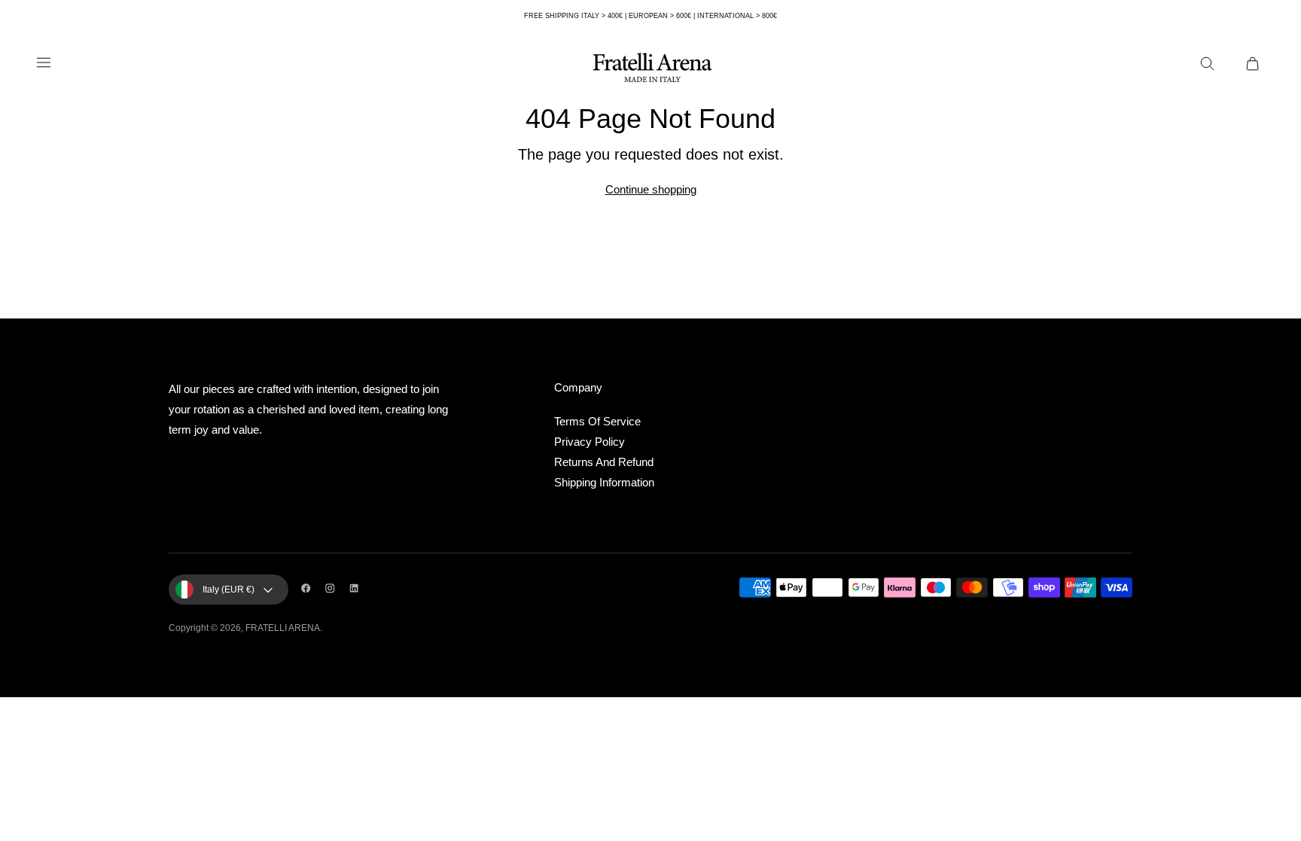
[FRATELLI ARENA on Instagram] (333, 589)
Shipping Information (604, 482)
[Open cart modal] (1257, 68)
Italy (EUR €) (228, 589)
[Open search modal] (1212, 68)
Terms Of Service (597, 421)
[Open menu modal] (44, 68)
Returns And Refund (604, 462)
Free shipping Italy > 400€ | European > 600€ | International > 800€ (650, 16)
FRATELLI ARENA (282, 628)
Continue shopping (650, 189)
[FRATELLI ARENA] (650, 68)
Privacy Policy (589, 441)
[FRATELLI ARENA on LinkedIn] (358, 589)
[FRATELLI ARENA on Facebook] (309, 589)
